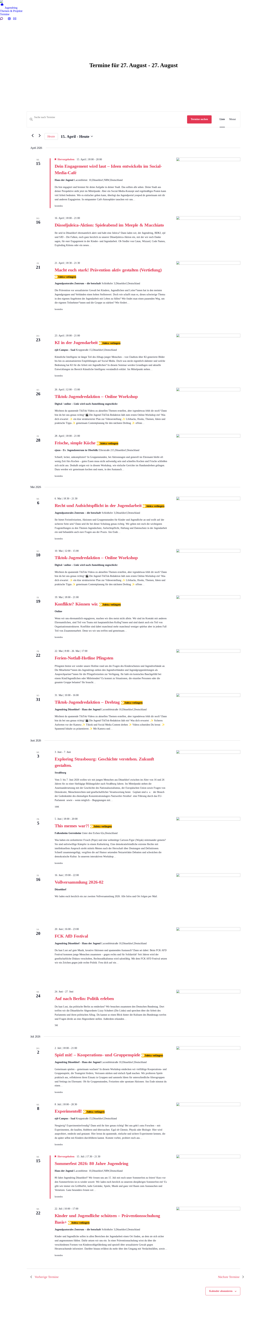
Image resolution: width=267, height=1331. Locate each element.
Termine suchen (199, 119)
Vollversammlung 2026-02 (79, 882)
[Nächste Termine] (39, 135)
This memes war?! (72, 825)
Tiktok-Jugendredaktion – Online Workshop (96, 396)
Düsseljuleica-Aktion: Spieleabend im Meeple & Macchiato (109, 225)
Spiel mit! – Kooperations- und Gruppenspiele (98, 1054)
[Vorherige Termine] (32, 135)
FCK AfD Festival (71, 936)
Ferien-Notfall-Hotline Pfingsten (84, 657)
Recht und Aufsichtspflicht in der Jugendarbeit (99, 505)
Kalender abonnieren (220, 1291)
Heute (51, 136)
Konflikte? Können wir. (77, 603)
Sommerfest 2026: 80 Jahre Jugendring (91, 1163)
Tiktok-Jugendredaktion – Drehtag (88, 702)
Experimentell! (69, 1111)
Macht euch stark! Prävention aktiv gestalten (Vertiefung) (108, 269)
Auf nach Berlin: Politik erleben (84, 998)
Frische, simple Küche (76, 442)
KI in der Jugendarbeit (77, 342)
